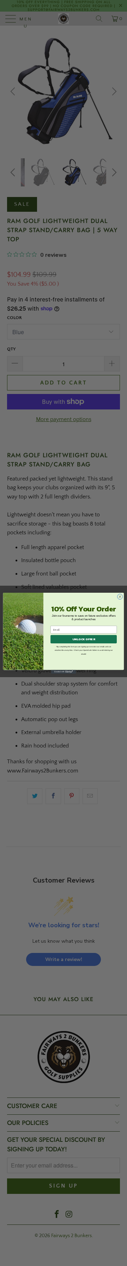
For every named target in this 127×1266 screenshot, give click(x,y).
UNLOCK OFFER (83, 639)
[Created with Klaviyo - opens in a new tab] (63, 672)
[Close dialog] (119, 596)
